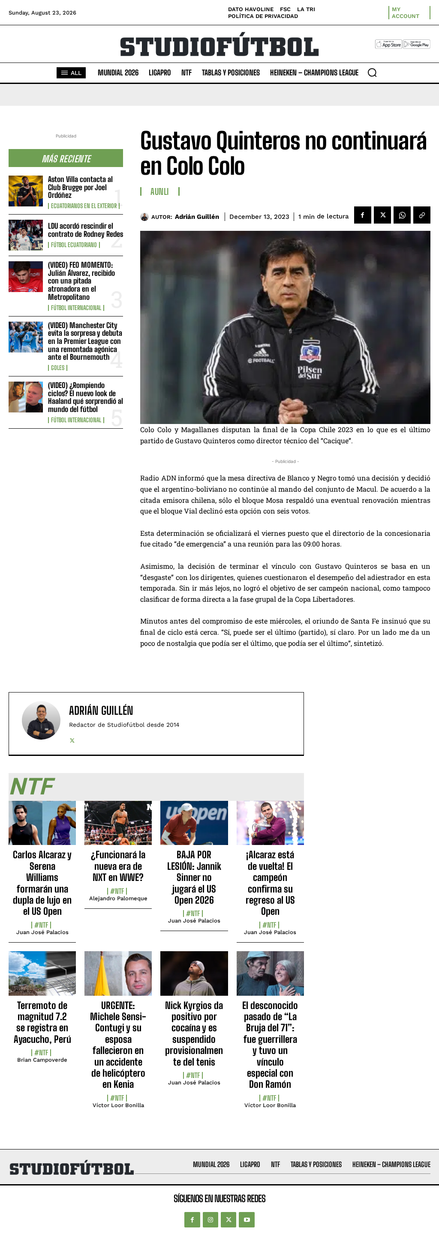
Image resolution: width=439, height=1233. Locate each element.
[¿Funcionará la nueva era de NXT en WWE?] (118, 828)
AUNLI (159, 191)
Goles (57, 368)
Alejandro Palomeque (118, 898)
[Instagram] (210, 1219)
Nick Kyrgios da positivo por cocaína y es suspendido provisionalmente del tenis (194, 1034)
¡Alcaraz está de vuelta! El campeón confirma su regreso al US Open (270, 883)
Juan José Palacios (42, 932)
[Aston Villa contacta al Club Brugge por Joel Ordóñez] (26, 191)
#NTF (41, 925)
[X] (382, 215)
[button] (372, 72)
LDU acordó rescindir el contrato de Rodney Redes (85, 230)
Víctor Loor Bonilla (118, 1105)
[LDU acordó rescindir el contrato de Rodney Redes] (26, 235)
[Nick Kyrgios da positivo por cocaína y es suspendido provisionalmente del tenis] (194, 978)
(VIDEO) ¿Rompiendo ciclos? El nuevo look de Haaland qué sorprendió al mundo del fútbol (85, 397)
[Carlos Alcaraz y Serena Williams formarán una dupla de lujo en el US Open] (42, 828)
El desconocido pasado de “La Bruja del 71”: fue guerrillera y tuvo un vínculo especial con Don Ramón (270, 1045)
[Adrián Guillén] (145, 216)
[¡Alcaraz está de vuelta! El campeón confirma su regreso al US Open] (270, 828)
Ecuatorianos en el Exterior (84, 206)
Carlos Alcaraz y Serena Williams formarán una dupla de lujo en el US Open (42, 883)
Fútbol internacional (76, 308)
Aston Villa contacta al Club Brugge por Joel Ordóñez (80, 187)
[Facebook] (362, 215)
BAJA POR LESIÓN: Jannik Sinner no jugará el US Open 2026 (194, 877)
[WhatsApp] (402, 215)
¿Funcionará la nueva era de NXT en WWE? (118, 866)
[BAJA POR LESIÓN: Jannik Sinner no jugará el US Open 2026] (194, 828)
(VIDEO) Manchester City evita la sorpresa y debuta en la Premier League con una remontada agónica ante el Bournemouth (85, 341)
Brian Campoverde (42, 1060)
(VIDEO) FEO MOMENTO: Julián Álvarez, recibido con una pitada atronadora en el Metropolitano (81, 281)
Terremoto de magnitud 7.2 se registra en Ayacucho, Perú (42, 1022)
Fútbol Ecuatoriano (74, 245)
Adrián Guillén (197, 217)
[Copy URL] (421, 215)
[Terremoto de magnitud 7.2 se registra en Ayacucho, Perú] (42, 978)
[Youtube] (246, 1219)
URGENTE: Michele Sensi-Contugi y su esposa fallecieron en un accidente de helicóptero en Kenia (118, 1045)
